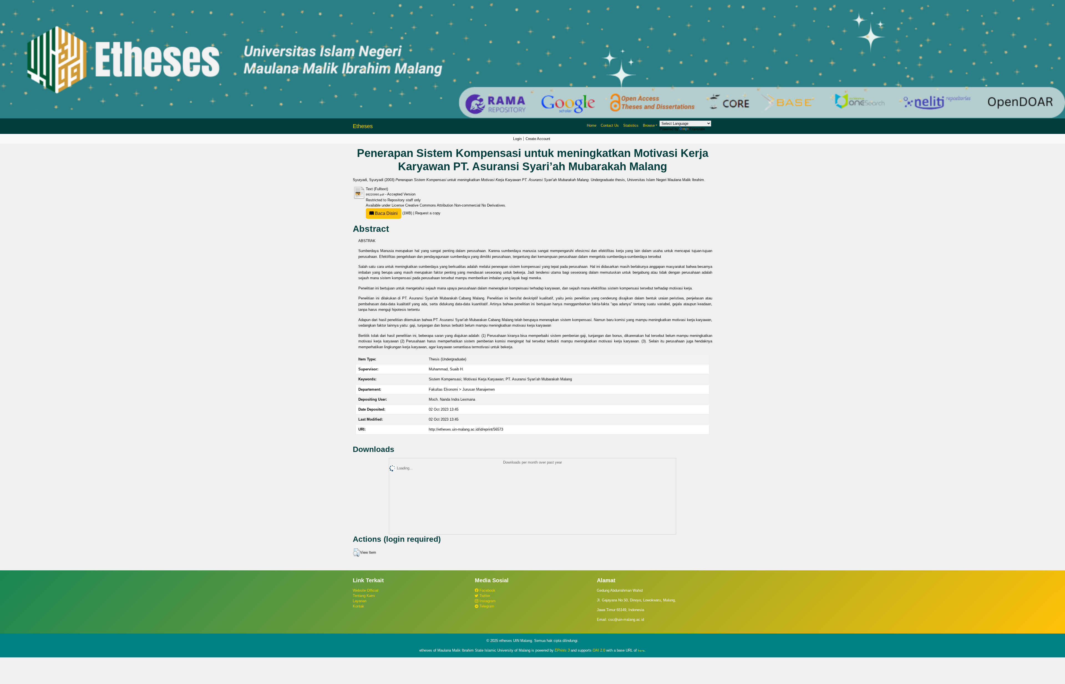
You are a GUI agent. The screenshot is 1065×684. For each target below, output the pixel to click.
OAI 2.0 (599, 650)
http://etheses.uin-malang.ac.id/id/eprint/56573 (466, 429)
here (641, 650)
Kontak (358, 606)
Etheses (363, 126)
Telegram (486, 606)
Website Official (365, 590)
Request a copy (427, 213)
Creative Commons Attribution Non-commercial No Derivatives (455, 205)
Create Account (538, 139)
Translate (697, 129)
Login (517, 139)
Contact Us (610, 125)
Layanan (359, 601)
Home (591, 125)
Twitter (484, 596)
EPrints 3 (562, 650)
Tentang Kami (364, 596)
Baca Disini (386, 213)
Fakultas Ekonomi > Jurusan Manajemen (462, 389)
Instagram (487, 601)
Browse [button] (649, 125)
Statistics (630, 125)
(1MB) (393, 213)
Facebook (486, 590)
